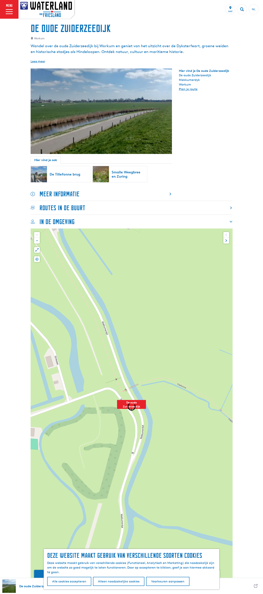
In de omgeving (57, 221)
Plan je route (188, 89)
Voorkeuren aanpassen (167, 581)
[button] (37, 235)
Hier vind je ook (45, 160)
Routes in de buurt (62, 208)
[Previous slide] (226, 235)
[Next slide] (226, 241)
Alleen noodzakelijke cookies (118, 581)
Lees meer (38, 61)
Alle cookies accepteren (69, 581)
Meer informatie (59, 194)
